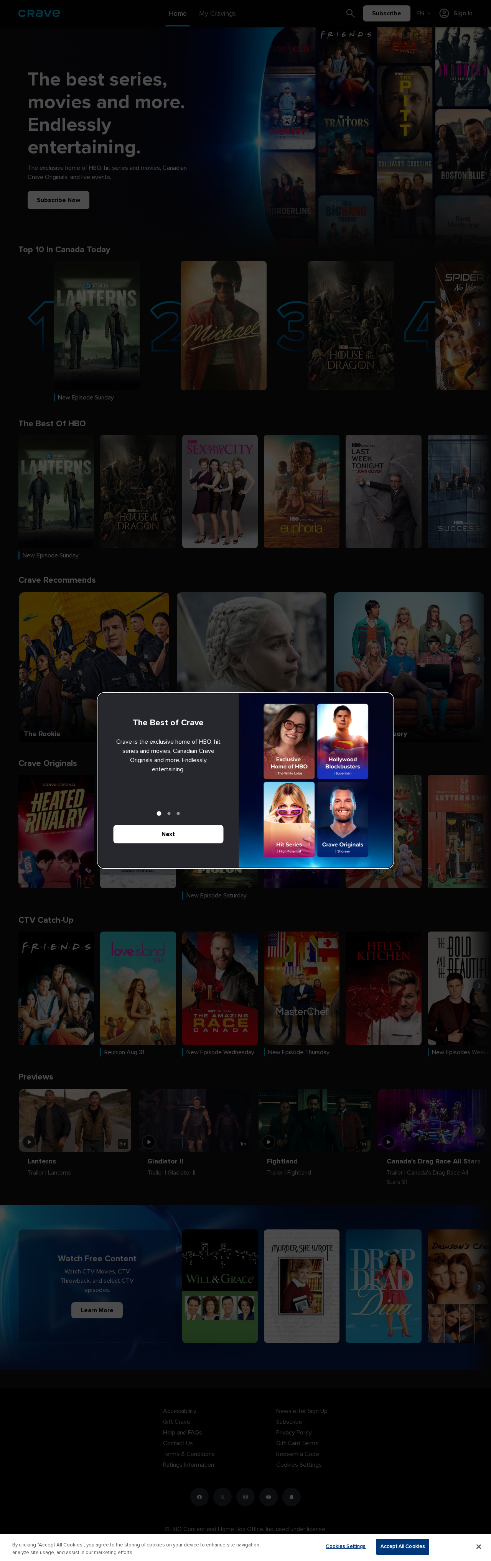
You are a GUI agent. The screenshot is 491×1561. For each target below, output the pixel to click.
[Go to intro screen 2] (169, 813)
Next (168, 834)
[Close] (478, 1546)
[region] (245, 1547)
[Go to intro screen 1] (159, 813)
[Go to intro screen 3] (178, 813)
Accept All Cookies (403, 1546)
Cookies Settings (346, 1546)
